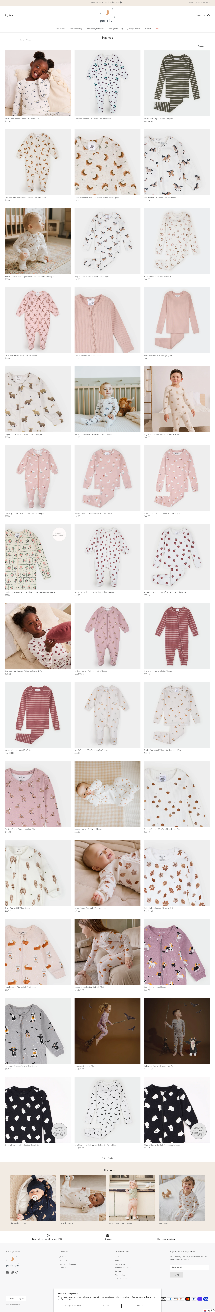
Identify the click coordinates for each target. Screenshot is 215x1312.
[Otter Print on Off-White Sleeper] (38, 873)
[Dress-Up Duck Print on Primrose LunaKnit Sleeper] (38, 478)
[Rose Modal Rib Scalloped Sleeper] (107, 320)
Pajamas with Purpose (67, 1264)
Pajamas (28, 40)
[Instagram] (12, 1272)
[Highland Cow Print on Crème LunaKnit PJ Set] (177, 399)
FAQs (117, 1257)
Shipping (118, 1271)
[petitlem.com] (107, 15)
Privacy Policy (120, 1275)
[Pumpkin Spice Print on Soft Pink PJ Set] (107, 952)
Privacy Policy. (66, 1299)
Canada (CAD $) (194, 2)
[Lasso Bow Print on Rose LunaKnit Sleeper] (38, 320)
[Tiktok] (16, 1272)
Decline (139, 1306)
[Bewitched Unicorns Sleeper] (177, 952)
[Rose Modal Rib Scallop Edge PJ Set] (177, 320)
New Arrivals (60, 29)
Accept (106, 1306)
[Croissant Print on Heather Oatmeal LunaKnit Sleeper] (38, 162)
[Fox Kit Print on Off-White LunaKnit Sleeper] (107, 715)
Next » (110, 1158)
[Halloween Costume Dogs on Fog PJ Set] (177, 1031)
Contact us (63, 1268)
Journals (62, 1257)
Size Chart (119, 1260)
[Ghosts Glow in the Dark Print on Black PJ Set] (38, 1110)
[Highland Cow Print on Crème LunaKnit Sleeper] (38, 399)
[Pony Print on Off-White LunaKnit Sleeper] (177, 162)
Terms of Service (121, 1279)
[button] (209, 1310)
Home (22, 40)
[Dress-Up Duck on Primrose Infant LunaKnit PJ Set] (107, 478)
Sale (157, 29)
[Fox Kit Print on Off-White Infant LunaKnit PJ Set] (177, 715)
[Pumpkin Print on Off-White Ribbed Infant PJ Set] (177, 794)
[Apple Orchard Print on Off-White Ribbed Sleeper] (107, 557)
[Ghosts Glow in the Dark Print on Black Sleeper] (177, 1110)
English (205, 2)
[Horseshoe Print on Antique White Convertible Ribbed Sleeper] (38, 241)
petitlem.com (16, 1305)
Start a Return (120, 1264)
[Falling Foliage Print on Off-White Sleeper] (107, 873)
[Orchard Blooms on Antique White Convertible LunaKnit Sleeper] (38, 557)
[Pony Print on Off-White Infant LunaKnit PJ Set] (107, 241)
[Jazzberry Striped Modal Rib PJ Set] (38, 715)
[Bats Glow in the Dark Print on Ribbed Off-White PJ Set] (107, 1110)
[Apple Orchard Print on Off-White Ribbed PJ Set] (38, 636)
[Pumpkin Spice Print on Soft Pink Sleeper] (38, 952)
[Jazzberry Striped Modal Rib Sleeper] (177, 636)
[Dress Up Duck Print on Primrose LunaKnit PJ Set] (177, 478)
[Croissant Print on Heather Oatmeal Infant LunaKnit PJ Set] (107, 162)
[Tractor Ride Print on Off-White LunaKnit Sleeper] (107, 399)
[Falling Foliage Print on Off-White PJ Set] (177, 873)
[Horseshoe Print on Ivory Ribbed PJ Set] (177, 241)
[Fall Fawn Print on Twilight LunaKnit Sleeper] (107, 636)
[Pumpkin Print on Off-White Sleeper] (107, 794)
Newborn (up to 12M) (95, 29)
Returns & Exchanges (123, 1268)
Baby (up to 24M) (116, 29)
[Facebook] (7, 1272)
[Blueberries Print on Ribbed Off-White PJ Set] (38, 83)
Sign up (176, 1275)
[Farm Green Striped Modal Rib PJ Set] (177, 83)
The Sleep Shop (76, 29)
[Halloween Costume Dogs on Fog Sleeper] (38, 1031)
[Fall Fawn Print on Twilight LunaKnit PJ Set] (38, 794)
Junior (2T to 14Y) (134, 29)
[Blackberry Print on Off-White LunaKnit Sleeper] (107, 83)
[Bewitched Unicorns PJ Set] (107, 1031)
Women (148, 29)
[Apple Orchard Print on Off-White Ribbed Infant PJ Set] (177, 557)
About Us (63, 1260)
